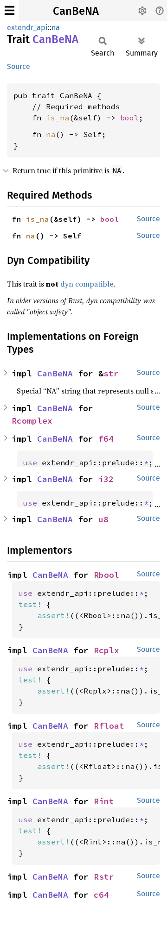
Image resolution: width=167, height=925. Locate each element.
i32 (106, 479)
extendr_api (27, 27)
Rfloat (109, 725)
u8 (103, 519)
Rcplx (106, 650)
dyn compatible (86, 284)
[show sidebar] (9, 10)
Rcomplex (32, 420)
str (111, 373)
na (55, 27)
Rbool (106, 574)
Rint (104, 801)
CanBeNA (76, 11)
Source (18, 66)
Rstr (104, 876)
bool (129, 117)
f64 (106, 438)
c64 (101, 894)
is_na (57, 117)
